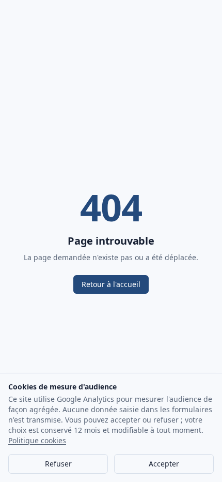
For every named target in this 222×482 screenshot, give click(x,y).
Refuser (58, 464)
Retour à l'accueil (111, 284)
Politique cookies (37, 440)
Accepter (164, 464)
